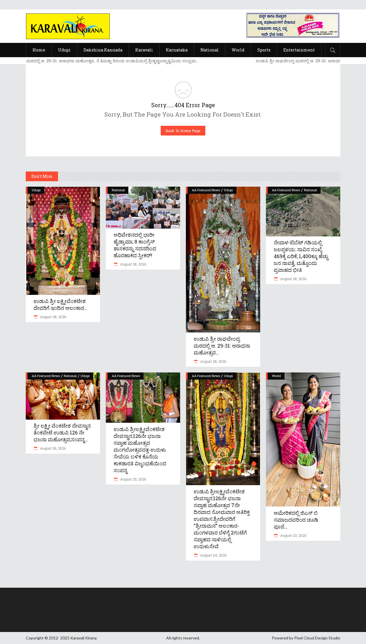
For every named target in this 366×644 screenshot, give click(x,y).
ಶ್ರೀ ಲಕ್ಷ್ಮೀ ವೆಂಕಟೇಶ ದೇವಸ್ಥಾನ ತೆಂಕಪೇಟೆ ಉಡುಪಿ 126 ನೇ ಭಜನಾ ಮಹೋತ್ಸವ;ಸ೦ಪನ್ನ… (62, 432)
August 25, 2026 (132, 479)
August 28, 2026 (52, 316)
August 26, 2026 (52, 448)
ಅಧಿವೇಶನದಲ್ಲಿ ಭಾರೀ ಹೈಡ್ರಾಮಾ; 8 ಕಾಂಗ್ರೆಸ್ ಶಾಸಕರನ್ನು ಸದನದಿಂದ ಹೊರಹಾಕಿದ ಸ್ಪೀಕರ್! (135, 245)
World (276, 376)
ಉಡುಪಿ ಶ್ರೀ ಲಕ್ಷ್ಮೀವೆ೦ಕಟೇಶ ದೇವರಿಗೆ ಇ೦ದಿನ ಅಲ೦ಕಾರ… (60, 304)
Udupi (36, 190)
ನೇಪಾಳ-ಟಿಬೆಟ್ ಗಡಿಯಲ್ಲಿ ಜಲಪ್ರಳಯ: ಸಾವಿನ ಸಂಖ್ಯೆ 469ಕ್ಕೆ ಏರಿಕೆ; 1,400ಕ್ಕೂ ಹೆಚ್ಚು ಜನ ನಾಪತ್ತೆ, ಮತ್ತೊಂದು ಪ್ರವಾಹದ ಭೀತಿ (301, 256)
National (118, 190)
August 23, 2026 (292, 535)
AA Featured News (206, 190)
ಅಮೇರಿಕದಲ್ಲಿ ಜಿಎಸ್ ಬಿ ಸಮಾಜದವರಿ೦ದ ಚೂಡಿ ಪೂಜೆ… (296, 519)
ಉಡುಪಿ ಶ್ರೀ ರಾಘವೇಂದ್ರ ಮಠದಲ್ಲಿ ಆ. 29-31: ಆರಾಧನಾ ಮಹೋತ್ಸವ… (222, 345)
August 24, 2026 (212, 555)
